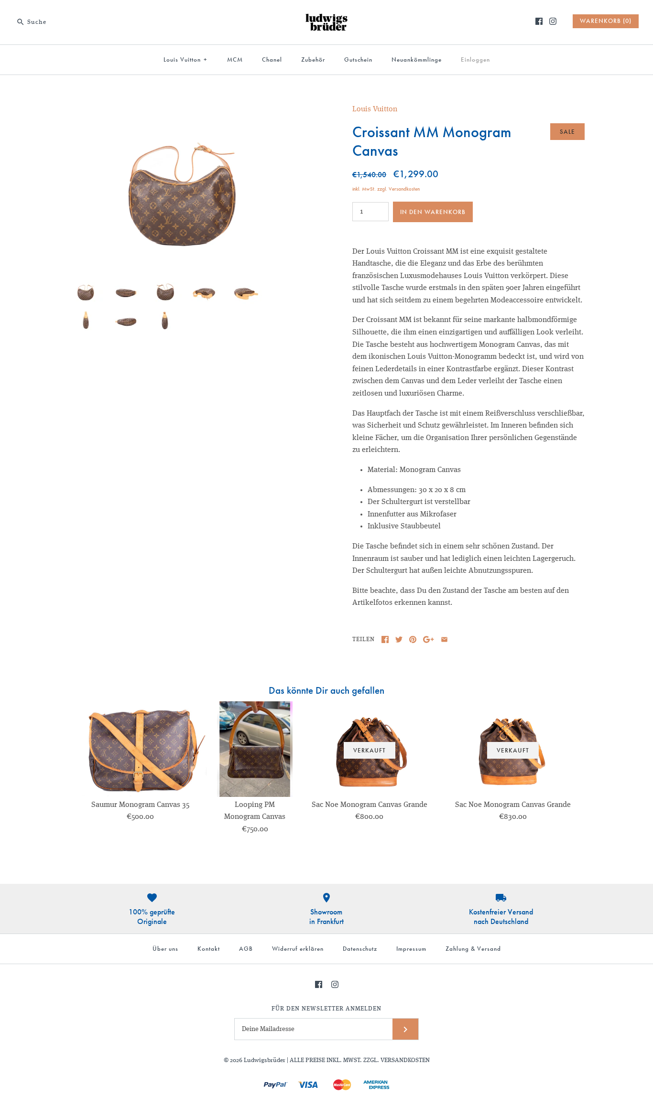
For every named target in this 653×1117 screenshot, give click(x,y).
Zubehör (313, 59)
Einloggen (475, 59)
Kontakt (208, 949)
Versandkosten (404, 188)
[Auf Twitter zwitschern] (399, 639)
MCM (235, 59)
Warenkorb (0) (605, 21)
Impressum (411, 949)
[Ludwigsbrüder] (326, 15)
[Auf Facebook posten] (385, 639)
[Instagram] (552, 21)
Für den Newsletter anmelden (326, 1009)
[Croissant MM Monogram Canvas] (184, 109)
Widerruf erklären (298, 949)
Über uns (165, 949)
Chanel (272, 59)
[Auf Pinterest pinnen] (412, 639)
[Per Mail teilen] (444, 639)
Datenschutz (360, 949)
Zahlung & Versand (473, 949)
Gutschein (358, 59)
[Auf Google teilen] (428, 639)
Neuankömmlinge (417, 59)
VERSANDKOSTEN (405, 1060)
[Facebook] (539, 21)
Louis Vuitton (185, 59)
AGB (246, 949)
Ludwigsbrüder (264, 1060)
